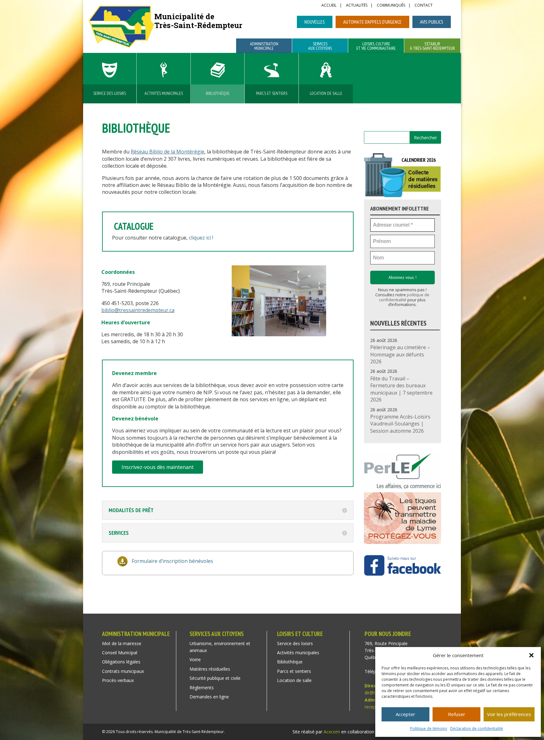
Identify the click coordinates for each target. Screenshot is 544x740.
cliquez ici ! (201, 237)
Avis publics (431, 22)
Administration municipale (264, 46)
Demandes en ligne (209, 697)
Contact (424, 5)
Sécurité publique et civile (215, 678)
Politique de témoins (428, 728)
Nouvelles (314, 22)
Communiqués (391, 5)
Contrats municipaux (123, 671)
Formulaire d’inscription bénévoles (172, 561)
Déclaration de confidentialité (476, 728)
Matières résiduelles (210, 669)
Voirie (195, 659)
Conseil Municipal (119, 653)
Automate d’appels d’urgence (372, 22)
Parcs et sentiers (271, 93)
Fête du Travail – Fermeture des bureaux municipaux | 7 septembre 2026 (401, 389)
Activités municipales (163, 93)
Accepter (405, 714)
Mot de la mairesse (121, 643)
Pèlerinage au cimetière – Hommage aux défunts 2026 (400, 354)
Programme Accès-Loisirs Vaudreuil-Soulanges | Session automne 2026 (400, 423)
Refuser (456, 714)
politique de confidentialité (404, 297)
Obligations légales (121, 662)
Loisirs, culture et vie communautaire (376, 46)
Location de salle (326, 93)
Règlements (202, 688)
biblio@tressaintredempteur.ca (137, 310)
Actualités (356, 5)
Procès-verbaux (118, 680)
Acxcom (332, 732)
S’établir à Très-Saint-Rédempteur (432, 46)
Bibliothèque (218, 93)
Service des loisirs (109, 93)
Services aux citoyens (320, 46)
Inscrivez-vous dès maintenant (158, 467)
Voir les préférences (509, 714)
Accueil (329, 5)
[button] (531, 655)
